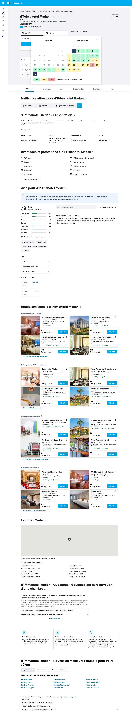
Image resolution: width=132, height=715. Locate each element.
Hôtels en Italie (58, 688)
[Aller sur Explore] (3, 25)
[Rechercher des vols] (3, 9)
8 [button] (58, 56)
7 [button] (53, 56)
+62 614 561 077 (26, 24)
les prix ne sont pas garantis (69, 697)
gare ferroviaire (41, 242)
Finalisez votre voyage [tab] (59, 670)
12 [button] (44, 60)
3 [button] (83, 51)
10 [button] (35, 60)
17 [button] (35, 65)
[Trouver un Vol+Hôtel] (3, 21)
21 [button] (53, 65)
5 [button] (44, 56)
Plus (22, 125)
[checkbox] (30, 284)
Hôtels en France (26, 682)
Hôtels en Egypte (59, 682)
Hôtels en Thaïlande (92, 688)
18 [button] (39, 65)
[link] (35, 356)
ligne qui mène (26, 246)
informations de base (28, 242)
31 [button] (35, 74)
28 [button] (53, 69)
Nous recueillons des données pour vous (36, 706)
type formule (25, 251)
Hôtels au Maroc (26, 679)
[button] (3, 3)
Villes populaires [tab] (42, 670)
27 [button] (49, 69)
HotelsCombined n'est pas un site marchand (37, 702)
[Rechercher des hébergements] (3, 13)
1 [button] (58, 51)
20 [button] (49, 65)
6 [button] (97, 51)
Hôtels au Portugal (27, 685)
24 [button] (35, 69)
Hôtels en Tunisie (59, 679)
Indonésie (29, 11)
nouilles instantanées (39, 246)
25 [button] (39, 69)
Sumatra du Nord (42, 11)
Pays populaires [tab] (28, 670)
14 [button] (53, 60)
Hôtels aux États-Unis (93, 682)
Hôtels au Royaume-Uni (61, 685)
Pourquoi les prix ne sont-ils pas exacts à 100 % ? (39, 709)
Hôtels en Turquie (92, 679)
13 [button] (49, 60)
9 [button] (62, 56)
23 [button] (63, 65)
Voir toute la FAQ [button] (54, 618)
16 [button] (63, 60)
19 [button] (44, 65)
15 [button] (58, 60)
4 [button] (39, 56)
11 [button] (39, 60)
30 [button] (63, 69)
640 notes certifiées (34, 27)
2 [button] (62, 51)
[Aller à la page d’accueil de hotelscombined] (14, 3)
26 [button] (44, 69)
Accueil (22, 11)
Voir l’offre (63, 332)
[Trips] (3, 31)
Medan (54, 11)
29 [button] (58, 69)
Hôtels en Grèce (91, 685)
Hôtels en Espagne (27, 688)
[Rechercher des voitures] (3, 17)
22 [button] (58, 65)
